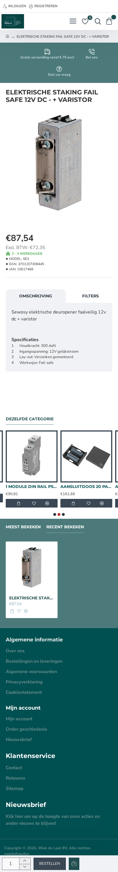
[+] (24, 861)
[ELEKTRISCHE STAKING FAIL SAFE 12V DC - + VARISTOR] (31, 567)
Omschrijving (35, 296)
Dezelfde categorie (30, 419)
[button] (50, 864)
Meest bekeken (23, 527)
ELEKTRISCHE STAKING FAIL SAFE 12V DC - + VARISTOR (31, 598)
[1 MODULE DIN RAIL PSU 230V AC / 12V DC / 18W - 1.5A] (31, 456)
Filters (90, 296)
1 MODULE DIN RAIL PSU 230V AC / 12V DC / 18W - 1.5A (32, 486)
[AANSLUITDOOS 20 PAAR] (86, 456)
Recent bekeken (65, 527)
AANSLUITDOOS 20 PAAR (86, 486)
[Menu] (72, 21)
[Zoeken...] (96, 21)
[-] (24, 867)
